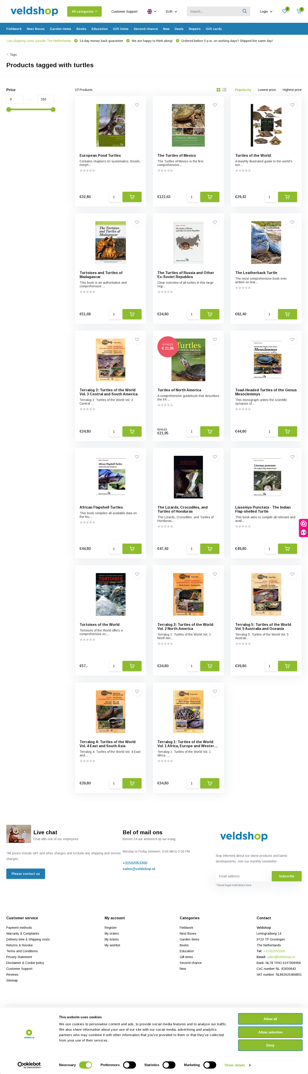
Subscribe (286, 876)
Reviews (12, 974)
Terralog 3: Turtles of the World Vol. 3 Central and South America (109, 392)
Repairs (195, 29)
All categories (83, 11)
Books (81, 29)
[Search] (245, 11)
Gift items (121, 29)
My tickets (112, 939)
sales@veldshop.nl (139, 869)
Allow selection (270, 1032)
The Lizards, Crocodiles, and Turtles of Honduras (182, 509)
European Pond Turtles (100, 155)
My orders (112, 933)
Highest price (292, 90)
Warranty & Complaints (22, 933)
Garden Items (60, 29)
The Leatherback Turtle (256, 273)
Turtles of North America (179, 390)
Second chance (146, 29)
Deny (270, 1045)
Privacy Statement (19, 957)
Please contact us (25, 874)
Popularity (243, 90)
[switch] (129, 1065)
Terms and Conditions (22, 951)
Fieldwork (14, 29)
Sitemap (12, 980)
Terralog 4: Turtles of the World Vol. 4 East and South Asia (108, 744)
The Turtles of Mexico (176, 155)
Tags (13, 54)
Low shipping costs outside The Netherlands (39, 41)
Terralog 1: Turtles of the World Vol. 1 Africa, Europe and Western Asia (186, 746)
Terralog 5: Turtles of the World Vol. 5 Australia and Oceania (263, 627)
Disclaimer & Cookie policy (25, 963)
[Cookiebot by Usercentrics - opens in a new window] (29, 1065)
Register (111, 927)
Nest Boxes (36, 29)
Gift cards (214, 29)
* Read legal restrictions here (233, 885)
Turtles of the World (253, 155)
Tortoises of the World (100, 625)
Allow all (270, 1019)
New (166, 29)
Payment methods (19, 927)
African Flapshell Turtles (101, 507)
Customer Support (124, 11)
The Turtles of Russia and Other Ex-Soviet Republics (185, 275)
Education (100, 29)
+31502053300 (135, 863)
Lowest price (267, 90)
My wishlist (112, 945)
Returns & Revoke (19, 945)
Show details (235, 1065)
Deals (179, 29)
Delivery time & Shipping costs (28, 939)
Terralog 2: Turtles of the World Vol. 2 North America (185, 627)
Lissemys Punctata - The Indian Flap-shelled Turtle (263, 509)
